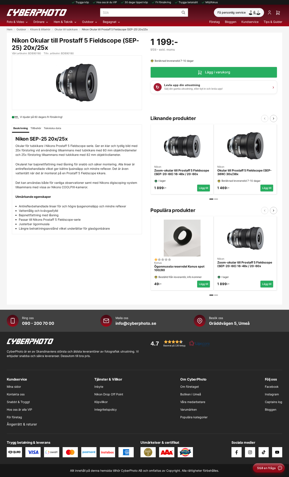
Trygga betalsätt (188, 2)
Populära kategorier (194, 417)
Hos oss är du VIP (106, 2)
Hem (9, 29)
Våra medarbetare (192, 402)
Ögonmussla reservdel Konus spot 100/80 (179, 268)
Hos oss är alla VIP (19, 409)
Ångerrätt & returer (22, 424)
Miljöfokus (211, 2)
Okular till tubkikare (66, 29)
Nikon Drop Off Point (108, 394)
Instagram (272, 394)
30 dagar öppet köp (136, 2)
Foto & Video (15, 22)
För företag (14, 417)
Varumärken (188, 409)
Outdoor (88, 22)
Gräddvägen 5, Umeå (229, 323)
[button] (179, 343)
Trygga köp (82, 2)
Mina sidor (14, 386)
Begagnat (109, 22)
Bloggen (230, 22)
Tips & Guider (273, 22)
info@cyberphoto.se (136, 323)
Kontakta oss (16, 394)
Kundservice (250, 22)
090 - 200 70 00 (38, 323)
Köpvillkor (101, 402)
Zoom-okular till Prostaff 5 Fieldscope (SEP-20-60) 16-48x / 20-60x (181, 172)
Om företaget (189, 386)
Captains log (273, 402)
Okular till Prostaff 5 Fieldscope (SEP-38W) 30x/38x (244, 172)
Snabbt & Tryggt (18, 402)
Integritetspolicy (105, 409)
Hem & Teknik (63, 22)
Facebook (272, 386)
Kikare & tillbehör (40, 29)
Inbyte (98, 386)
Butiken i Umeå (190, 394)
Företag (214, 22)
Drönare (38, 22)
